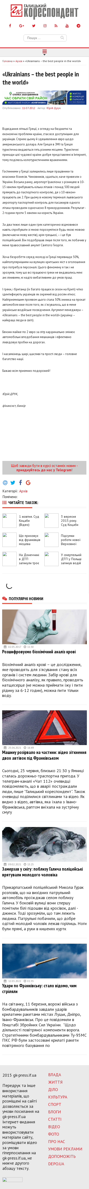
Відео (54, 1126)
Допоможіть (62, 1156)
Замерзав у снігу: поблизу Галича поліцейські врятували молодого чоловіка (42, 872)
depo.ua (56, 1163)
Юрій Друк (54, 108)
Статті (54, 1119)
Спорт (54, 1104)
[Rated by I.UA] (12, 1180)
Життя (55, 1082)
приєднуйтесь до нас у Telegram (43, 469)
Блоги (54, 1111)
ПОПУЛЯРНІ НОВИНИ (26, 598)
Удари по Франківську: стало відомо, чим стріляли (39, 988)
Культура (57, 1096)
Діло (53, 1089)
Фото (53, 1134)
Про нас (56, 1141)
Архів (23, 490)
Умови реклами (65, 1148)
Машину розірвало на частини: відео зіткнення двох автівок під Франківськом (44, 755)
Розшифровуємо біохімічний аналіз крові (39, 652)
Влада (54, 1074)
